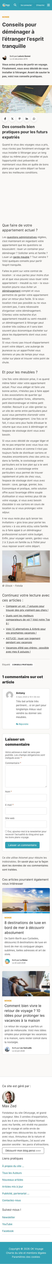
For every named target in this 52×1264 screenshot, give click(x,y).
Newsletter (8, 1217)
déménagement (11, 290)
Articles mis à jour (12, 1186)
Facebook (8, 1230)
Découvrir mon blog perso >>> (23, 1150)
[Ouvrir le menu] (48, 5)
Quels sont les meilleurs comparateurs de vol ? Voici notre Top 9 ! (28, 619)
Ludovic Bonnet (23, 56)
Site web (9, 818)
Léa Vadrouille (26, 1048)
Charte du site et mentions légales (26, 1252)
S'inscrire (40, 5)
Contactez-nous (11, 1200)
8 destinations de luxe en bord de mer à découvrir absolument (25, 928)
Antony (20, 693)
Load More (26, 1070)
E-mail (9, 805)
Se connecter (26, 5)
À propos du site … (13, 1166)
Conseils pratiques (22, 665)
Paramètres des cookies (26, 1256)
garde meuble (21, 257)
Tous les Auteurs (12, 1172)
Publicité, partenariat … (15, 1193)
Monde (5, 17)
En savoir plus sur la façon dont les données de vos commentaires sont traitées (25, 865)
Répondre (23, 724)
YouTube (7, 1224)
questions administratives (22, 237)
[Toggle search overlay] (15, 5)
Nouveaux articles (12, 1179)
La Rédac (24, 960)
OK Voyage (36, 1248)
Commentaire (13, 763)
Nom (8, 791)
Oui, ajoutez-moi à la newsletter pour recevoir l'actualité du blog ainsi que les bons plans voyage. (26, 834)
